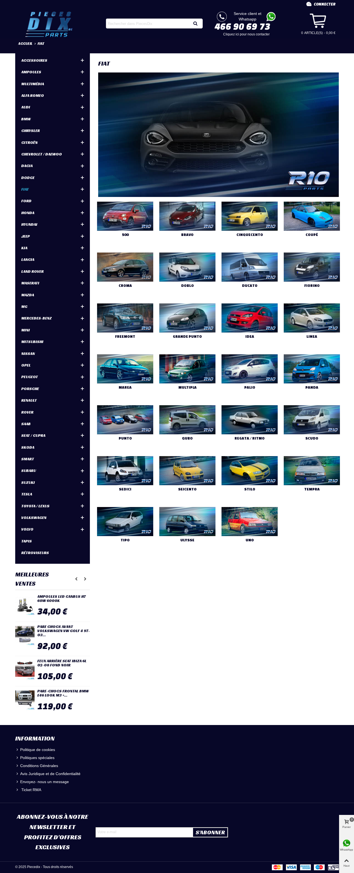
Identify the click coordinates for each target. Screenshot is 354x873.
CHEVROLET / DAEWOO (41, 154)
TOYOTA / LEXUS (35, 505)
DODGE (28, 177)
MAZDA (27, 294)
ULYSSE (187, 540)
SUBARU (28, 470)
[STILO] (249, 470)
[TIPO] (125, 521)
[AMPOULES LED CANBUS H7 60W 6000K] (25, 605)
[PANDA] (311, 369)
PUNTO (125, 438)
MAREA (125, 387)
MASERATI (30, 282)
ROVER (27, 412)
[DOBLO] (187, 267)
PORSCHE (30, 388)
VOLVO (27, 529)
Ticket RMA (30, 790)
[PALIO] (249, 369)
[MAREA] (125, 369)
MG (24, 306)
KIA (24, 247)
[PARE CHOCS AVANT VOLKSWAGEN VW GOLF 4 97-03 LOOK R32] (25, 636)
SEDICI (125, 489)
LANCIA (27, 259)
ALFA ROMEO (32, 95)
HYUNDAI (29, 224)
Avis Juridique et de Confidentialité (50, 773)
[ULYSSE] (187, 521)
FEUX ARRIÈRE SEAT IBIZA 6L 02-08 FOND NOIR (62, 663)
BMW (26, 118)
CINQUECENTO (249, 235)
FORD (26, 200)
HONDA (27, 212)
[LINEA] (311, 318)
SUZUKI (28, 482)
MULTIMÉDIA (32, 83)
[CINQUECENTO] (249, 216)
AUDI (25, 107)
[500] (125, 216)
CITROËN (29, 142)
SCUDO (311, 438)
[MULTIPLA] (187, 369)
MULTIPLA (187, 387)
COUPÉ (312, 235)
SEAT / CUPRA (33, 435)
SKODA (27, 447)
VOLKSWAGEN (33, 517)
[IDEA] (249, 318)
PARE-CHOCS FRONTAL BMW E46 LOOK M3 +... (63, 693)
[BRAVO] (187, 216)
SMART (27, 458)
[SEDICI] (125, 470)
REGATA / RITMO (250, 438)
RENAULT (29, 400)
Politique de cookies (37, 749)
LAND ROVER (32, 271)
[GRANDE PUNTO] (187, 318)
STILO (249, 489)
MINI (25, 330)
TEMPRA (312, 489)
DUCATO (249, 286)
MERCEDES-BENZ (36, 318)
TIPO (125, 540)
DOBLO (187, 286)
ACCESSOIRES (34, 60)
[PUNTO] (125, 420)
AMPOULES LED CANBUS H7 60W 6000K (61, 598)
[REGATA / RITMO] (249, 420)
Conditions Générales (39, 765)
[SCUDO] (311, 420)
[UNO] (249, 521)
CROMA (125, 286)
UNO (250, 540)
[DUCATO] (249, 267)
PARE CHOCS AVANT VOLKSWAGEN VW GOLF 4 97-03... (63, 631)
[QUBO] (187, 420)
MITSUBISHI (32, 341)
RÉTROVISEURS (35, 552)
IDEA (249, 336)
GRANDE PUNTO (187, 336)
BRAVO (187, 235)
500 (125, 235)
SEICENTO (187, 489)
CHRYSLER (30, 130)
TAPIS (26, 541)
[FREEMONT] (125, 318)
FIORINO (312, 286)
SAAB (26, 423)
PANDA (311, 387)
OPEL (26, 365)
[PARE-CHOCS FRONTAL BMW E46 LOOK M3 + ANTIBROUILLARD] (25, 700)
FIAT (25, 189)
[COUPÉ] (311, 216)
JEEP (25, 236)
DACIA (27, 165)
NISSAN (28, 353)
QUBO (187, 438)
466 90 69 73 (242, 26)
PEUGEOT (29, 376)
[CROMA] (125, 267)
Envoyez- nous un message (44, 782)
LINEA (311, 336)
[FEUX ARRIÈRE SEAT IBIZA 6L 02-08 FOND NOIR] (25, 670)
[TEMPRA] (311, 470)
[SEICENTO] (187, 470)
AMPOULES (31, 71)
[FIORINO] (311, 267)
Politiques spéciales (37, 757)
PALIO (249, 387)
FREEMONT (125, 336)
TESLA (26, 494)
